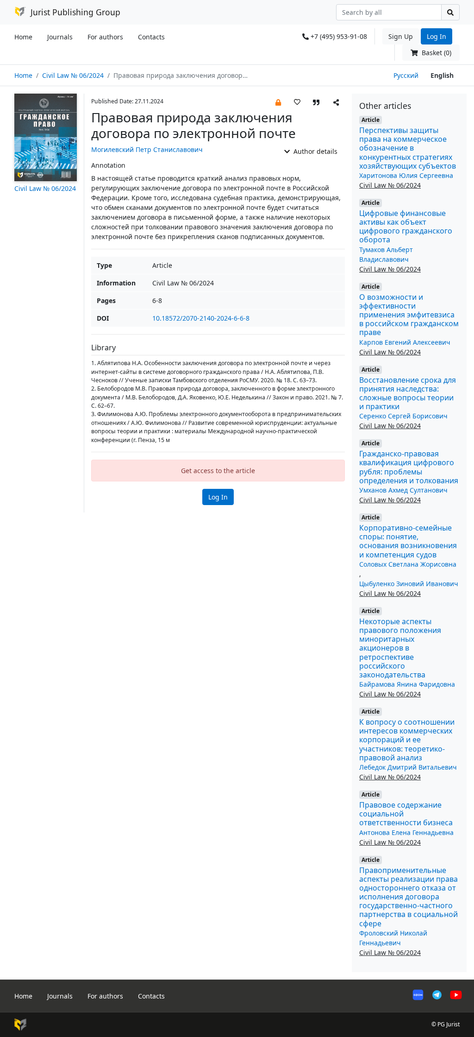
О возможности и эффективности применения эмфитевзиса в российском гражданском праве (409, 315)
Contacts (151, 36)
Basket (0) (435, 52)
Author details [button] (314, 151)
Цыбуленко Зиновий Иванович (408, 583)
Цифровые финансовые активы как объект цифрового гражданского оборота (405, 226)
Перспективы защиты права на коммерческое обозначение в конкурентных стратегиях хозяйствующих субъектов (407, 148)
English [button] (442, 75)
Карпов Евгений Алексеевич (404, 342)
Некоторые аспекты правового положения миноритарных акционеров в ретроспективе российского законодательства (400, 648)
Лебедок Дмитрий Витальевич (408, 767)
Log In (436, 36)
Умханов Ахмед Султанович (403, 490)
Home (23, 36)
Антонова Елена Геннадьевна (406, 832)
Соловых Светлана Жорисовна (407, 564)
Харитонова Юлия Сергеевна (406, 175)
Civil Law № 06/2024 (73, 75)
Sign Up (400, 36)
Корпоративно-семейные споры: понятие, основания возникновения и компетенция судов (408, 541)
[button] (278, 102)
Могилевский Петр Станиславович (147, 149)
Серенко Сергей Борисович (403, 415)
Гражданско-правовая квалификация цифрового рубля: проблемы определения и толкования (408, 467)
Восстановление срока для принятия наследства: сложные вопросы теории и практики (407, 393)
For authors (105, 36)
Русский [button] (405, 75)
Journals (60, 36)
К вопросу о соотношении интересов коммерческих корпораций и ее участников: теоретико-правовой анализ (407, 740)
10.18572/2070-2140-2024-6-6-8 (200, 318)
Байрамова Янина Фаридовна (407, 684)
